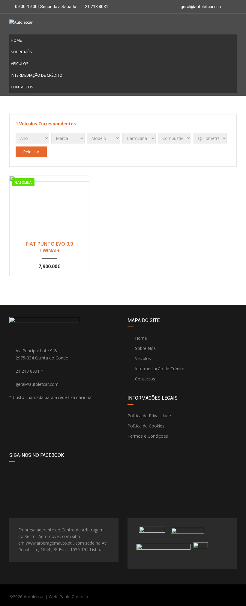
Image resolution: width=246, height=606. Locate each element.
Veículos (19, 63)
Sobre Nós (21, 52)
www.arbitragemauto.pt (49, 543)
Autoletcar (34, 596)
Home (16, 40)
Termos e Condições (148, 436)
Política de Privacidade (149, 415)
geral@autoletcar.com (202, 6)
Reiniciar (31, 152)
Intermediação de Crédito (36, 75)
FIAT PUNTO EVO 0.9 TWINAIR (49, 247)
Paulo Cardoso (73, 596)
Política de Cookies (146, 426)
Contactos (22, 87)
